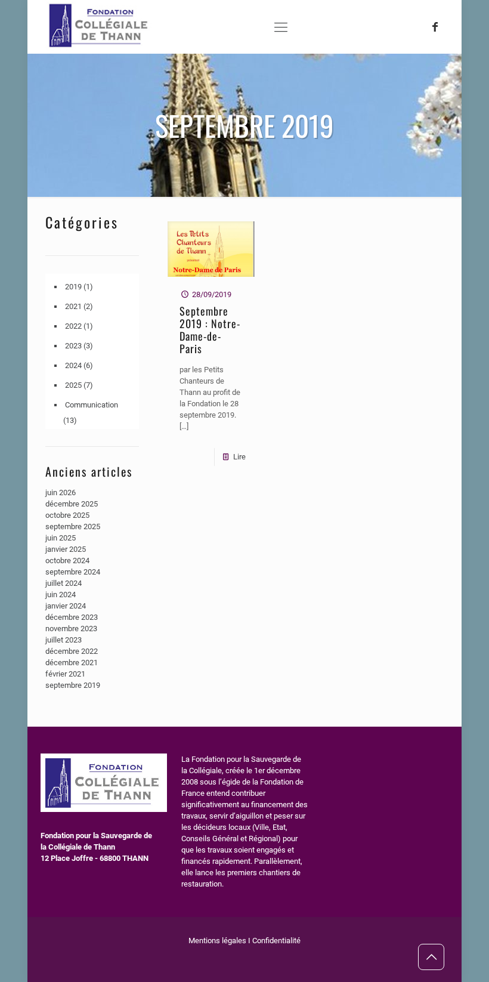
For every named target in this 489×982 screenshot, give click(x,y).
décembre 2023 (71, 617)
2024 (73, 365)
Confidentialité (276, 940)
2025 (73, 385)
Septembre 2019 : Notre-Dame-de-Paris (209, 329)
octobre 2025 (67, 515)
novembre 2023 (71, 628)
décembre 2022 (71, 651)
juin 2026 (60, 492)
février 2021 (65, 673)
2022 (73, 326)
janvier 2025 (65, 549)
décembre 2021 (71, 662)
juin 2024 (60, 594)
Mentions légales (217, 940)
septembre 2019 (72, 685)
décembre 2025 (71, 503)
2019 (73, 286)
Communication (91, 404)
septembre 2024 (72, 571)
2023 (73, 345)
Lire (239, 456)
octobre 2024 (67, 560)
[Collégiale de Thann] (99, 48)
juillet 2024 (63, 583)
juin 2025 (60, 537)
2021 (73, 306)
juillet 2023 (63, 639)
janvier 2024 (65, 605)
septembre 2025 (72, 526)
